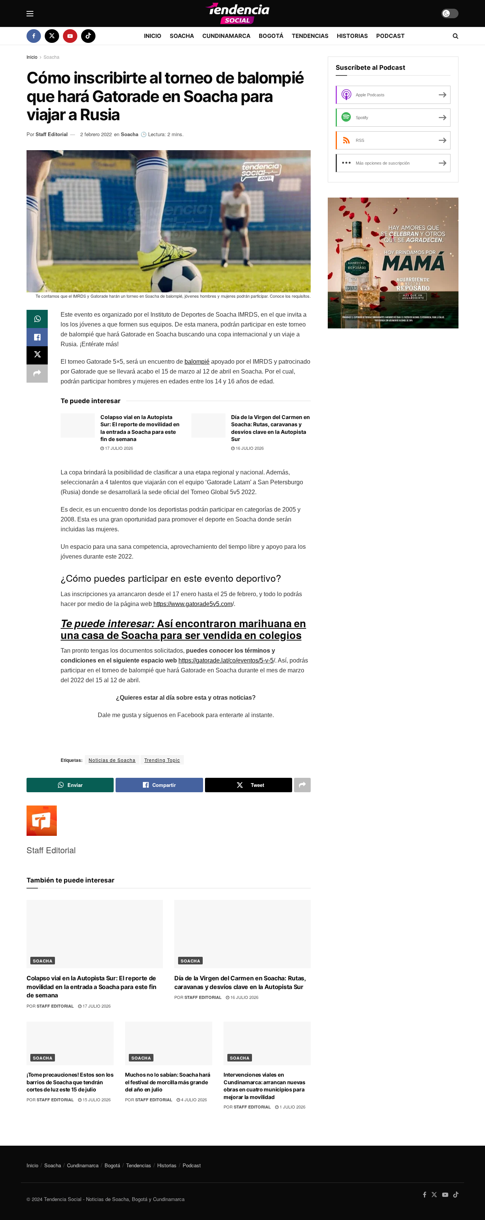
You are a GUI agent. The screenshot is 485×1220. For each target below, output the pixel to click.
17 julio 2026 (118, 448)
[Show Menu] (30, 13)
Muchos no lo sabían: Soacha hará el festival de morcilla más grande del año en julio (167, 1082)
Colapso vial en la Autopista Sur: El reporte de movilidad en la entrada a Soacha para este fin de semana (91, 986)
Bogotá (271, 35)
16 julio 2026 (249, 448)
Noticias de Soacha (112, 760)
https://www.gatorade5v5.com (192, 604)
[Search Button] (455, 36)
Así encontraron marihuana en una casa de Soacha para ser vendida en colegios (183, 629)
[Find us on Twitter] (52, 36)
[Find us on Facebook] (34, 36)
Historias (352, 35)
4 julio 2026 (193, 1099)
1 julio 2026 (291, 1107)
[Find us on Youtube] (70, 36)
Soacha (182, 35)
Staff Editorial (52, 134)
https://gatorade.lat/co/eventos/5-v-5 (226, 660)
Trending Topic (162, 760)
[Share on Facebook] (37, 337)
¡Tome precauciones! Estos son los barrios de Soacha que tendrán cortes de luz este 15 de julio (70, 1082)
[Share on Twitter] (37, 355)
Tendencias (310, 35)
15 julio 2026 (96, 1099)
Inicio (152, 35)
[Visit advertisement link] (393, 263)
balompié (197, 361)
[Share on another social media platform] (37, 373)
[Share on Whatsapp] (37, 319)
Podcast (390, 35)
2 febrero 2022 (96, 134)
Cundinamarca (226, 35)
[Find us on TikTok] (88, 36)
